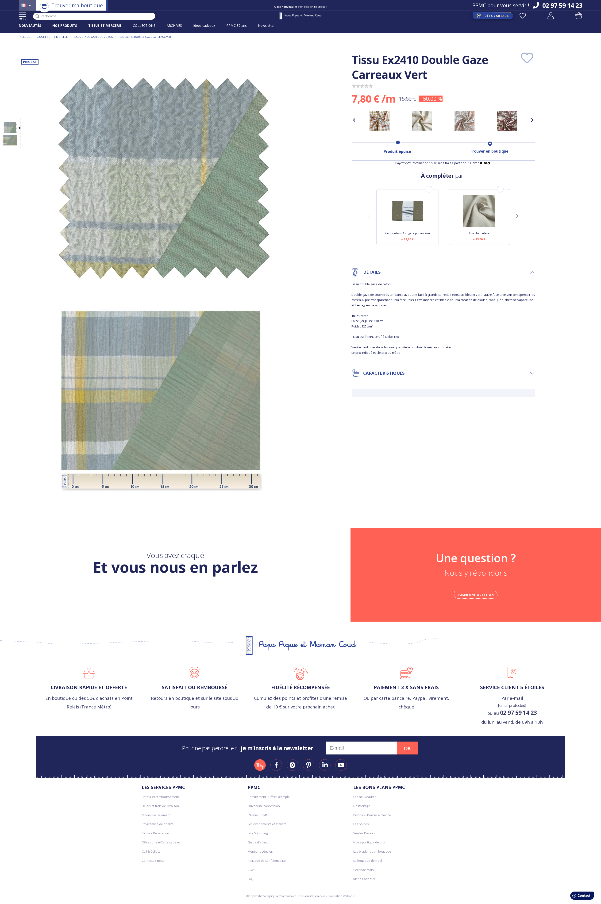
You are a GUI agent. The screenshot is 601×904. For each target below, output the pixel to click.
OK (407, 748)
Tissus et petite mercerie (51, 36)
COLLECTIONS (144, 25)
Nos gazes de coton (99, 36)
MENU (23, 18)
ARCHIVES (174, 25)
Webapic (349, 896)
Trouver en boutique (489, 151)
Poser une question (476, 595)
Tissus (76, 36)
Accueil (25, 36)
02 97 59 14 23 (518, 712)
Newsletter (266, 25)
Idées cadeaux (204, 25)
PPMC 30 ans (236, 25)
